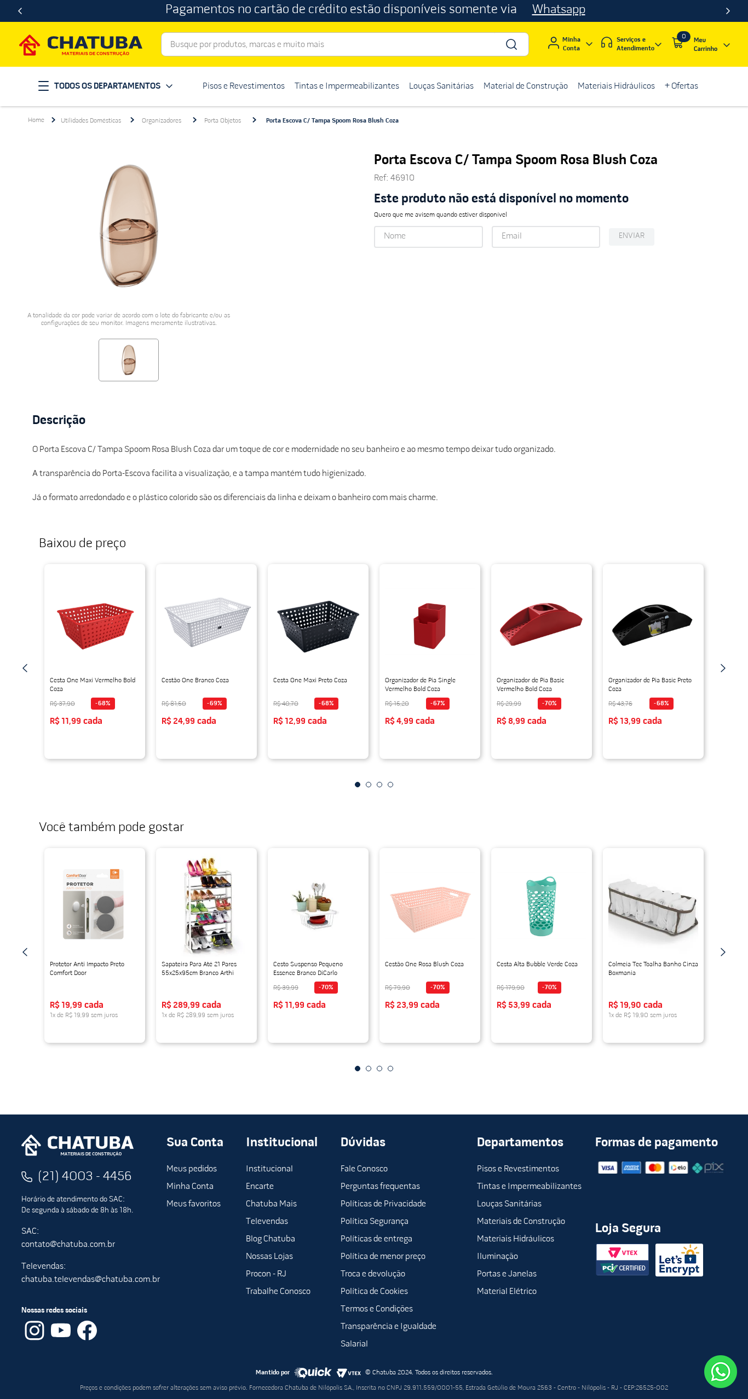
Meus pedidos (191, 1169)
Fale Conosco (364, 1169)
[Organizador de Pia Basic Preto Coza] (653, 622)
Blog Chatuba (270, 1239)
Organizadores (161, 121)
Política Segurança (374, 1221)
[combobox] (345, 44)
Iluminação (497, 1256)
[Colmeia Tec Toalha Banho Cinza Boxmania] (653, 905)
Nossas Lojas (269, 1256)
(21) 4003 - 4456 (85, 1176)
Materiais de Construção (521, 1221)
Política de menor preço (383, 1256)
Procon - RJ (266, 1274)
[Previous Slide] (20, 10)
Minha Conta (190, 1186)
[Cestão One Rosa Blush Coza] (430, 905)
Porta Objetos (222, 121)
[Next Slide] (728, 10)
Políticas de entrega (376, 1239)
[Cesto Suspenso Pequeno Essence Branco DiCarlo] (318, 905)
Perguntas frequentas (380, 1186)
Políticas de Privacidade (383, 1204)
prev (25, 668)
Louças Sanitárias (509, 1204)
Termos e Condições (377, 1309)
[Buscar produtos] (511, 44)
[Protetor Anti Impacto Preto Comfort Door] (95, 905)
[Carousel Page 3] (379, 784)
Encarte (260, 1186)
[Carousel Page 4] (390, 784)
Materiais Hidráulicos (515, 1239)
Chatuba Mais (271, 1204)
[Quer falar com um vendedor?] (720, 1371)
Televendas (267, 1221)
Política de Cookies (374, 1291)
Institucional (269, 1169)
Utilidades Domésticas (91, 121)
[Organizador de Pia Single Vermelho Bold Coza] (430, 622)
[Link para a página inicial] (36, 120)
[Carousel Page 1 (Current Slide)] (357, 784)
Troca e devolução (373, 1274)
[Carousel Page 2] (368, 784)
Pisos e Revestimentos (518, 1169)
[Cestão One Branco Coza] (206, 622)
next (723, 668)
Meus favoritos (193, 1204)
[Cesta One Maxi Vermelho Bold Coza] (95, 622)
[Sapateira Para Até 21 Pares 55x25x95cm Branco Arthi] (206, 905)
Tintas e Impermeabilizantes (529, 1186)
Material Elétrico (507, 1291)
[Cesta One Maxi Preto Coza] (318, 622)
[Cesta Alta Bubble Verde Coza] (541, 905)
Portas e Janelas (507, 1274)
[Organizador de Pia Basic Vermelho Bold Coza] (541, 622)
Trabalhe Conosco (278, 1291)
